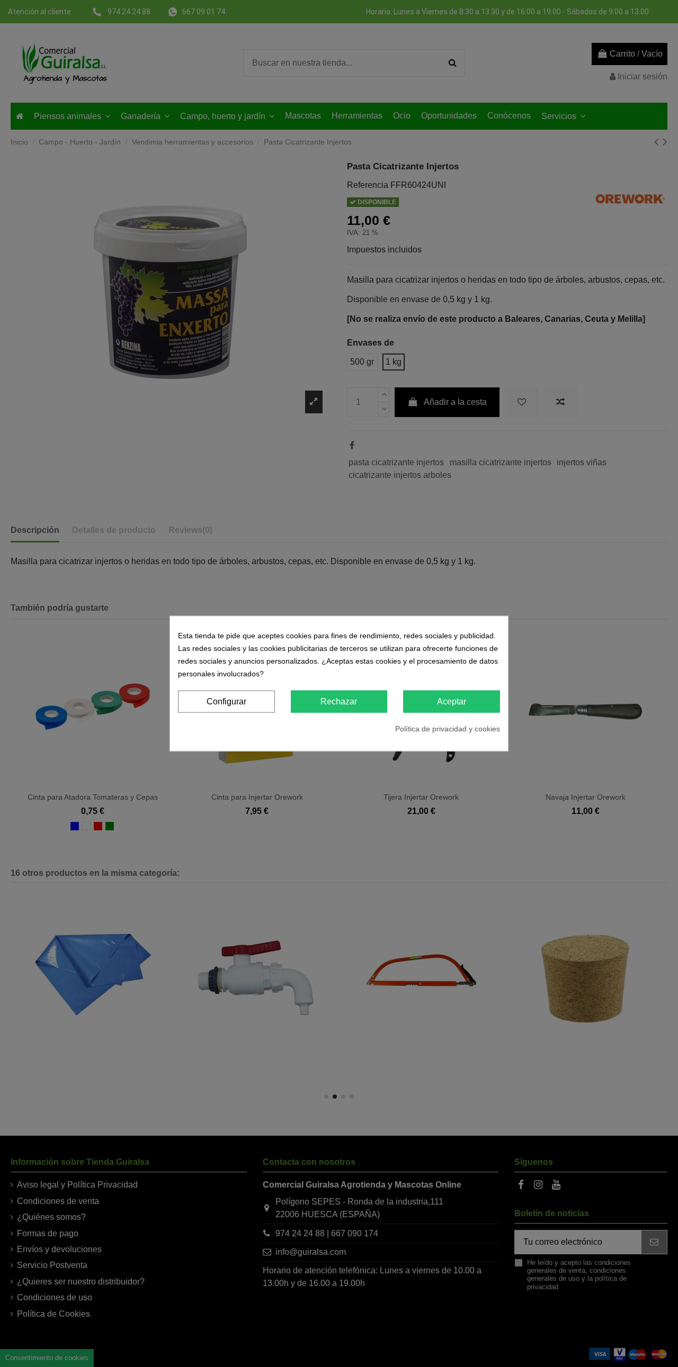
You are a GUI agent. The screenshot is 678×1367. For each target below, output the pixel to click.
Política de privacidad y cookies (447, 729)
